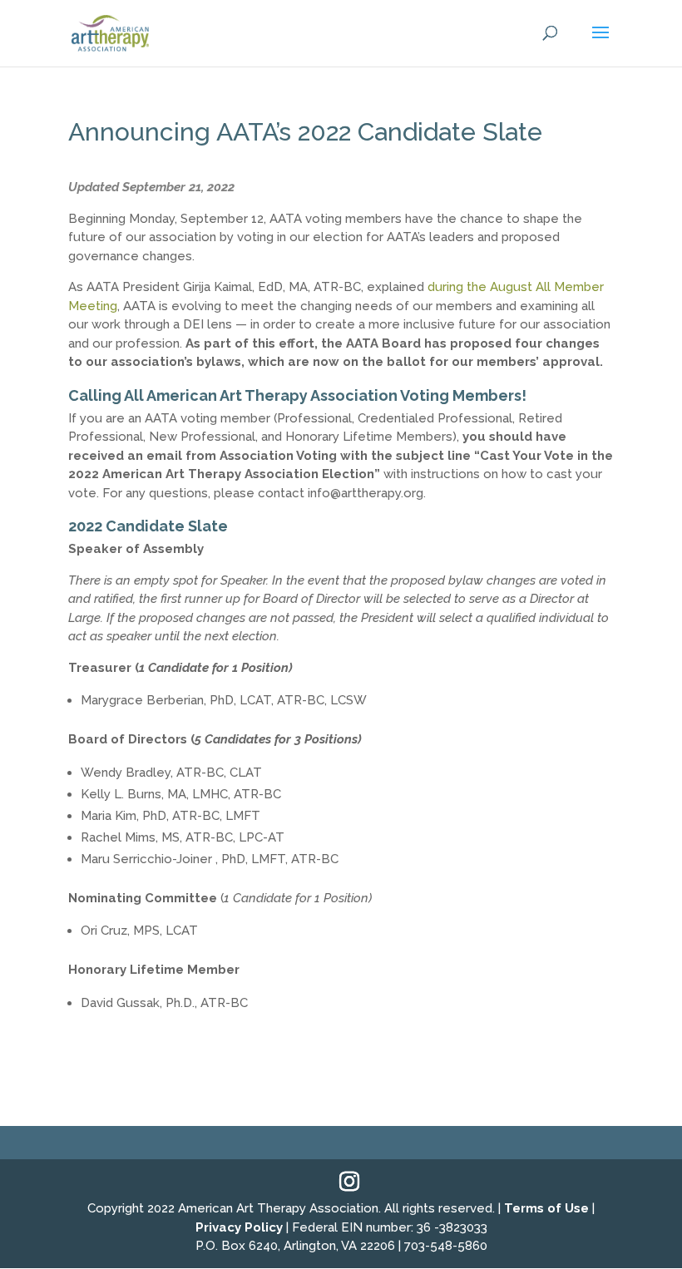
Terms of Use (546, 1208)
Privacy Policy (239, 1227)
